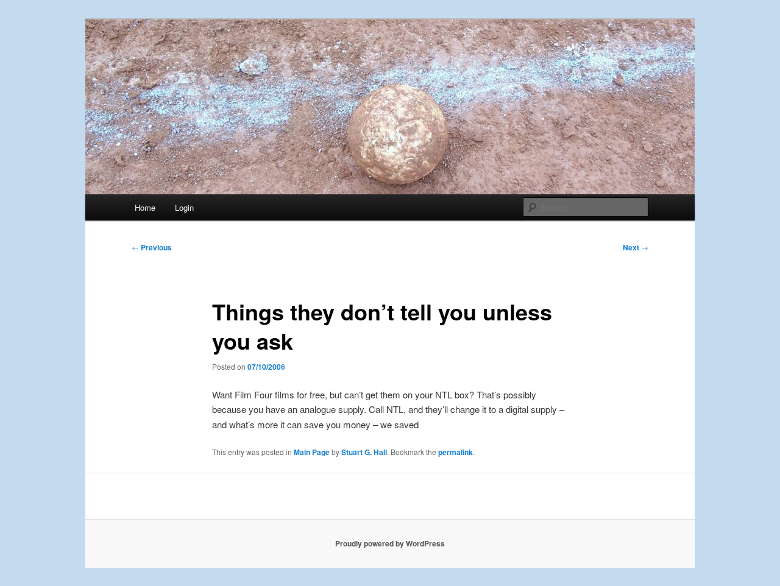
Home (145, 207)
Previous (152, 247)
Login (184, 207)
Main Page (312, 452)
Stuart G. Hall (364, 452)
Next (635, 247)
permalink (455, 452)
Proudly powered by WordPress (390, 543)
